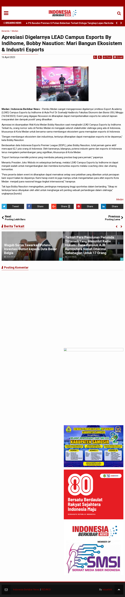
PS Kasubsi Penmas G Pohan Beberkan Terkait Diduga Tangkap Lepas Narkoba (70, 23)
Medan (119, 199)
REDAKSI (46, 589)
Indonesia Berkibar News (26, 589)
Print (108, 57)
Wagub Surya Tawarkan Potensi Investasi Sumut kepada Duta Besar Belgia (30, 249)
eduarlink (107, 589)
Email (120, 57)
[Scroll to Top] (118, 590)
